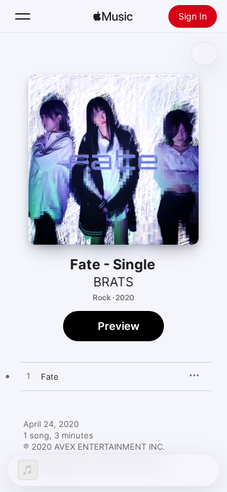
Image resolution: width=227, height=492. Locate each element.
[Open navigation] (23, 16)
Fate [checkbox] (50, 377)
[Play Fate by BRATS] (28, 376)
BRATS (113, 282)
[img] (112, 16)
